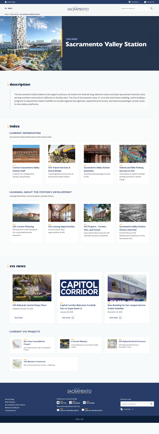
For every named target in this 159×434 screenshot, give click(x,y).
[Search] (151, 404)
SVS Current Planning (23, 226)
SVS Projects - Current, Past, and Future (95, 228)
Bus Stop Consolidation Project (34, 343)
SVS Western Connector (35, 361)
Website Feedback (12, 407)
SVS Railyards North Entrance (132, 341)
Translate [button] (134, 2)
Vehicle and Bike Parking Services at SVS (131, 169)
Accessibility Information (15, 405)
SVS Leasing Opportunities (61, 226)
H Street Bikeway (79, 341)
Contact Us (149, 2)
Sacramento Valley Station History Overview (132, 228)
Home (7, 14)
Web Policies (10, 402)
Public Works (14, 14)
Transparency (10, 410)
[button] (9, 8)
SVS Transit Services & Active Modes (59, 169)
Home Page (11, 2)
